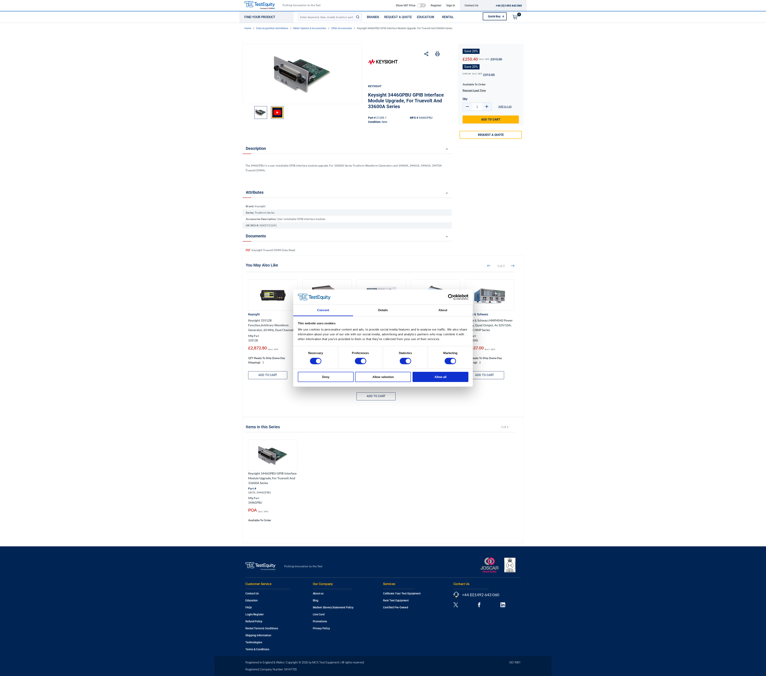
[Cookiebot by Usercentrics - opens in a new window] (450, 297)
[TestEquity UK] (261, 5)
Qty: (465, 99)
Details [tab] (383, 310)
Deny (325, 377)
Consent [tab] (323, 310)
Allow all (440, 377)
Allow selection (383, 377)
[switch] (360, 361)
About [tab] (442, 310)
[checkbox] (421, 5)
